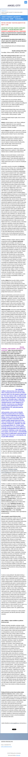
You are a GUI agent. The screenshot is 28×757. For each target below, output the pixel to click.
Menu (25, 2)
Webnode (18, 755)
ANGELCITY (4, 10)
